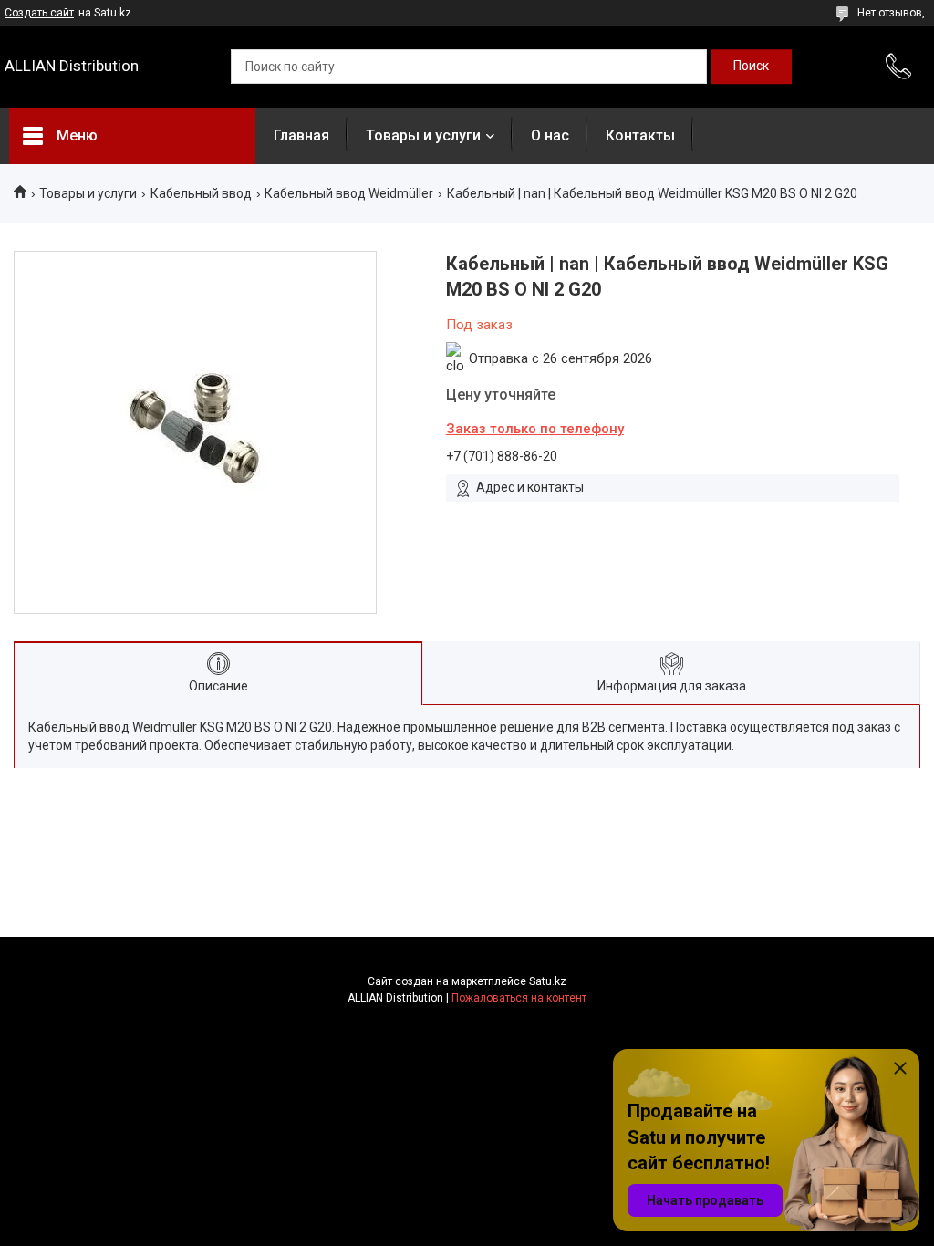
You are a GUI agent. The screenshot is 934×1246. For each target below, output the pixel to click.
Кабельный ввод (201, 193)
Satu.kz (547, 981)
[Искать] (751, 66)
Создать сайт (39, 12)
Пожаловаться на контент (518, 998)
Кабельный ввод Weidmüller (349, 193)
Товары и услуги (423, 135)
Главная (301, 135)
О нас (550, 135)
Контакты (640, 135)
